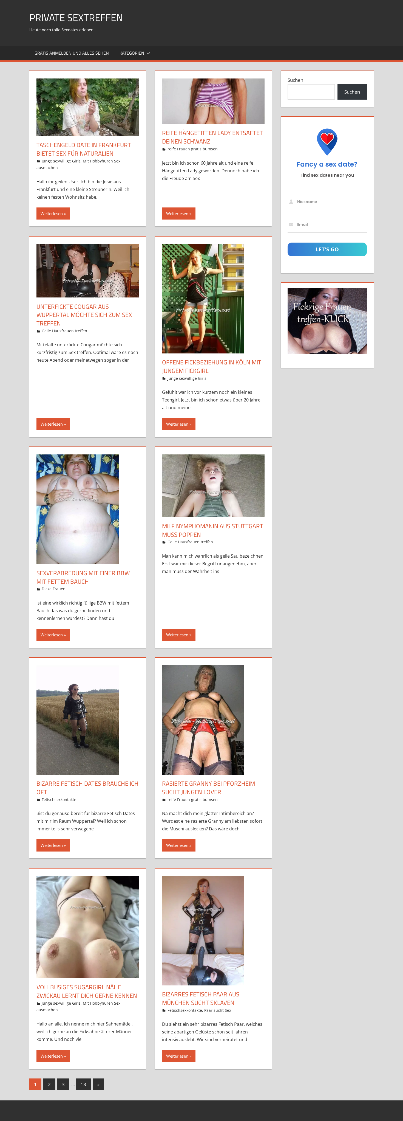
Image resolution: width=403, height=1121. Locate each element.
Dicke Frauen (54, 588)
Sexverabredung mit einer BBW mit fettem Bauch (83, 577)
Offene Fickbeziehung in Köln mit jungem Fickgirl (211, 366)
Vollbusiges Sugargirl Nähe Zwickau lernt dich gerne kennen (86, 991)
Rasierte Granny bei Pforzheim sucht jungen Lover (208, 788)
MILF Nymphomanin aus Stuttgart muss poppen (212, 530)
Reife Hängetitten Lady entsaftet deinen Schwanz (212, 137)
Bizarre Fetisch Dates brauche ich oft (87, 788)
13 (83, 1084)
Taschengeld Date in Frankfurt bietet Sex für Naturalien (83, 149)
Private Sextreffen (76, 17)
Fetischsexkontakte (59, 799)
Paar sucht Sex (217, 1010)
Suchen (295, 80)
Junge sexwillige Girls (61, 161)
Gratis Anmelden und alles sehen (72, 53)
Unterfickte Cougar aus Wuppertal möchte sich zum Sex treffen (84, 315)
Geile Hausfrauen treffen (64, 330)
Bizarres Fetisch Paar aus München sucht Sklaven (200, 998)
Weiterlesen (52, 213)
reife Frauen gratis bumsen (193, 148)
